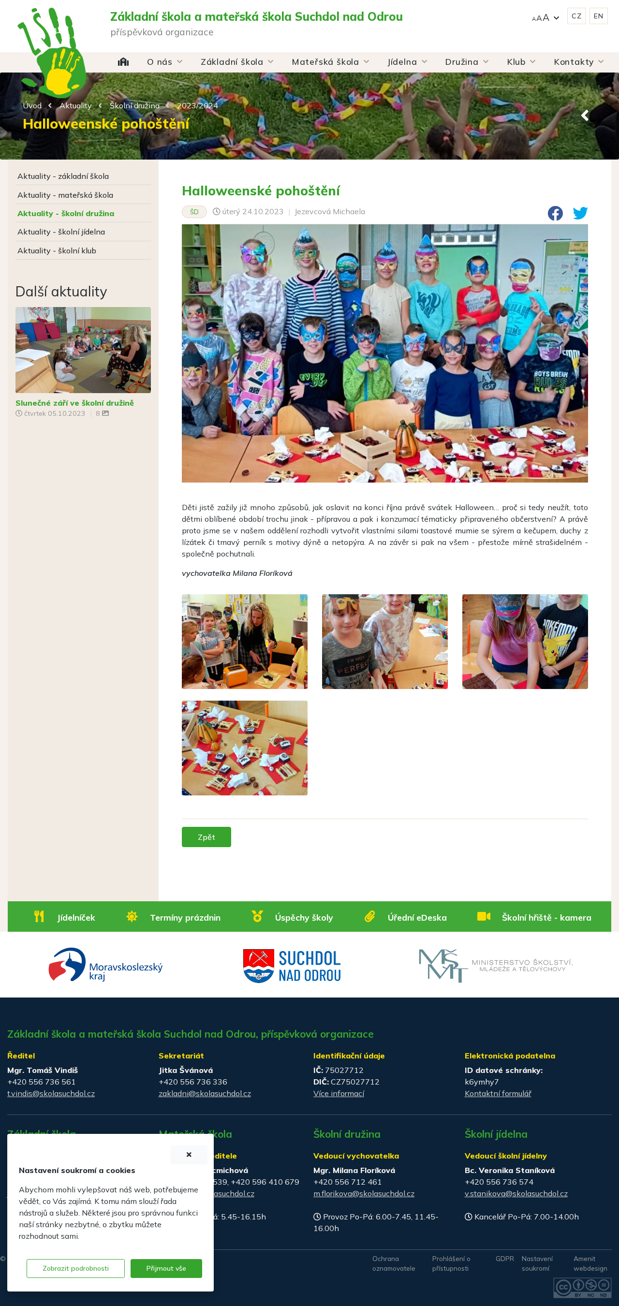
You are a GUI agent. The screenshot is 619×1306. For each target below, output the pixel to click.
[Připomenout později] (189, 1154)
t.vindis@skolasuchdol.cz (51, 1093)
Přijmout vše (166, 1268)
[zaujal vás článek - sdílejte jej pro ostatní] (551, 216)
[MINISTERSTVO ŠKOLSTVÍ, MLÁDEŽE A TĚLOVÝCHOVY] (496, 965)
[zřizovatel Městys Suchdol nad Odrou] (292, 965)
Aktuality (75, 105)
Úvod (32, 105)
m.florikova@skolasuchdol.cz (363, 1193)
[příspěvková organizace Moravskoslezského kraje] (106, 963)
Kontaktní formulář (498, 1093)
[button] (545, 16)
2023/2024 (197, 105)
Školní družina (135, 105)
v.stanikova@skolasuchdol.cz (516, 1193)
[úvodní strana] (51, 34)
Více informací (338, 1093)
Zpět (206, 837)
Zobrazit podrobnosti (76, 1268)
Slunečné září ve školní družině (74, 403)
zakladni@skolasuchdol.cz (205, 1093)
